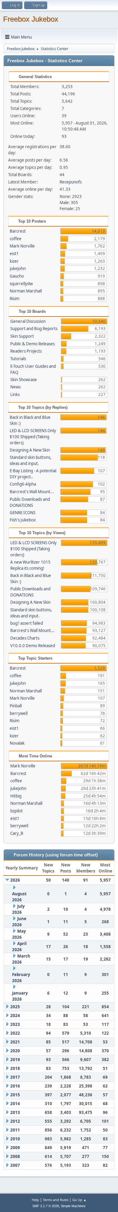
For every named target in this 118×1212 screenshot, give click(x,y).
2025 (15, 1006)
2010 (15, 1139)
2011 (15, 1130)
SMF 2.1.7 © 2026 (45, 1206)
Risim (14, 298)
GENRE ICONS (22, 512)
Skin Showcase (23, 379)
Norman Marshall (26, 291)
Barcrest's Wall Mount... (32, 491)
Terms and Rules (55, 1199)
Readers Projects (26, 351)
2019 (15, 1059)
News (15, 387)
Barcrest (18, 231)
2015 (15, 1095)
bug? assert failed (26, 623)
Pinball (16, 705)
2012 (15, 1121)
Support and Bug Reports (33, 328)
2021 (15, 1042)
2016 (15, 1086)
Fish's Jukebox (23, 520)
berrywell (19, 713)
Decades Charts (24, 638)
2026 (15, 880)
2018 (15, 1068)
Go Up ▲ (79, 1199)
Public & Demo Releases (32, 344)
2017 (15, 1077)
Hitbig (15, 796)
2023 (15, 1024)
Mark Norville (22, 246)
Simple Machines (73, 1206)
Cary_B (16, 833)
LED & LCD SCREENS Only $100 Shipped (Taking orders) (33, 437)
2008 (15, 1156)
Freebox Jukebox (30, 19)
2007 (15, 1165)
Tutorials (18, 358)
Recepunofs (71, 182)
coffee (15, 238)
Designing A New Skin (30, 450)
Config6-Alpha (23, 484)
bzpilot (16, 811)
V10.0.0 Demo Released (32, 645)
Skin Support (22, 336)
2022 (15, 1033)
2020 (15, 1050)
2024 (15, 1015)
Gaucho (17, 276)
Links (15, 394)
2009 (15, 1147)
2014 (15, 1103)
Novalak (17, 743)
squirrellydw (21, 283)
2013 (15, 1112)
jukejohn (18, 268)
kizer (14, 261)
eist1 (14, 253)
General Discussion (28, 321)
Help (35, 1199)
